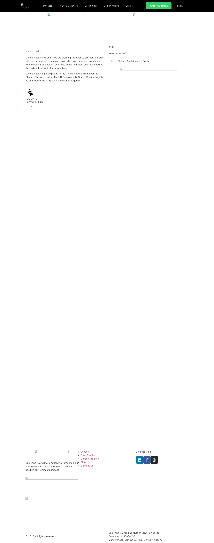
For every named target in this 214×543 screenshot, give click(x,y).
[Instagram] (154, 460)
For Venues (47, 6)
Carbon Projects (111, 6)
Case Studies (91, 6)
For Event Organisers (68, 6)
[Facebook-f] (147, 460)
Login (180, 6)
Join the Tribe (159, 6)
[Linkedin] (139, 460)
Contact (129, 6)
